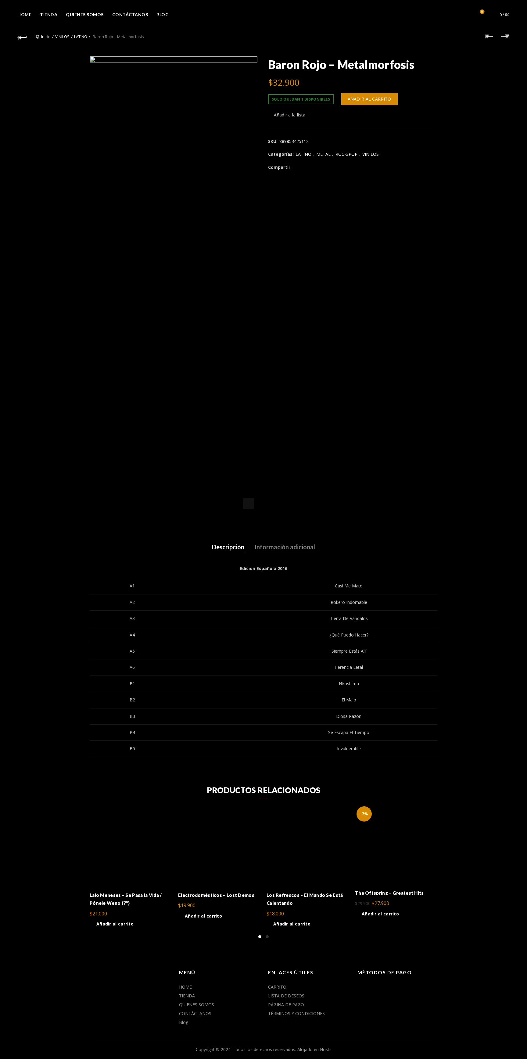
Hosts (326, 1049)
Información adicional (285, 547)
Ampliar (248, 503)
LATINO (80, 36)
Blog (162, 14)
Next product (504, 36)
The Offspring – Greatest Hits (389, 893)
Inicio (46, 36)
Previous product (489, 36)
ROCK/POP (346, 154)
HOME (24, 14)
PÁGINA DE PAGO (286, 1004)
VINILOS (62, 36)
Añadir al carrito (369, 99)
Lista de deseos (482, 12)
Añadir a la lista (289, 115)
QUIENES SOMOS (85, 14)
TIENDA (48, 14)
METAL (323, 154)
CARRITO (277, 987)
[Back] (22, 36)
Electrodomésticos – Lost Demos (216, 895)
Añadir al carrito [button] (115, 924)
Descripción (228, 547)
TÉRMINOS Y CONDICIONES (296, 1013)
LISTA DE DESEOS (286, 996)
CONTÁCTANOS (130, 14)
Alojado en (308, 1049)
